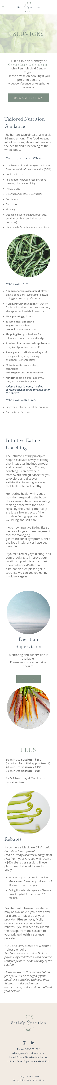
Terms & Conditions (35, 1080)
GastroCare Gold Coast (28, 65)
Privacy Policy (19, 1080)
